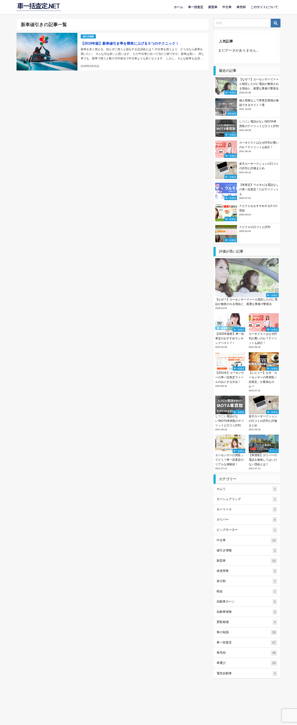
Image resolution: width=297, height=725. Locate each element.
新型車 (212, 6)
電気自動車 (246, 673)
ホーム (178, 6)
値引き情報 (88, 36)
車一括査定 (195, 6)
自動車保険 (246, 611)
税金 (246, 591)
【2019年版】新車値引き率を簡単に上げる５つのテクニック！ (130, 43)
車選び (246, 663)
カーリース (246, 509)
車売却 (241, 6)
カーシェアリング (246, 499)
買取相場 (246, 622)
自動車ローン (246, 601)
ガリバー (246, 519)
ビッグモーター (246, 529)
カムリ (246, 489)
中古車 (227, 6)
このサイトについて (264, 6)
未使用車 (246, 571)
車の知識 (246, 632)
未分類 (246, 581)
